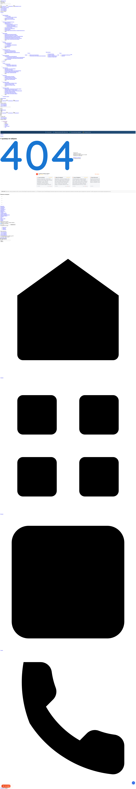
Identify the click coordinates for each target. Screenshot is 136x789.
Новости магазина (4, 223)
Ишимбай (6, 124)
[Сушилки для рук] (14, 95)
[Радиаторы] (14, 74)
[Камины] (14, 41)
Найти (2, 241)
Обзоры (1, 220)
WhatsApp (4, 229)
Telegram (4, 228)
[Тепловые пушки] (14, 81)
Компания (2, 206)
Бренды (1, 219)
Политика (2, 210)
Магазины (2, 208)
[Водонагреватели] (14, 54)
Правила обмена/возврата (5, 214)
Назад (6, 122)
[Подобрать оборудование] (133, 782)
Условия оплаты (3, 212)
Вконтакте (4, 227)
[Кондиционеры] (14, 14)
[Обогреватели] (14, 66)
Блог (1, 217)
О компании (2, 207)
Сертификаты (2, 209)
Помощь (1, 216)
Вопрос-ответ (2, 218)
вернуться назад (78, 158)
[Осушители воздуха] (14, 48)
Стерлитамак (7, 126)
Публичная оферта (3, 215)
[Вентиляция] (14, 32)
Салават (6, 125)
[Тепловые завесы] (14, 86)
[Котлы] (14, 62)
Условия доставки (3, 213)
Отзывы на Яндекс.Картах (44, 173)
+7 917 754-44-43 (3, 8)
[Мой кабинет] (1, 102)
